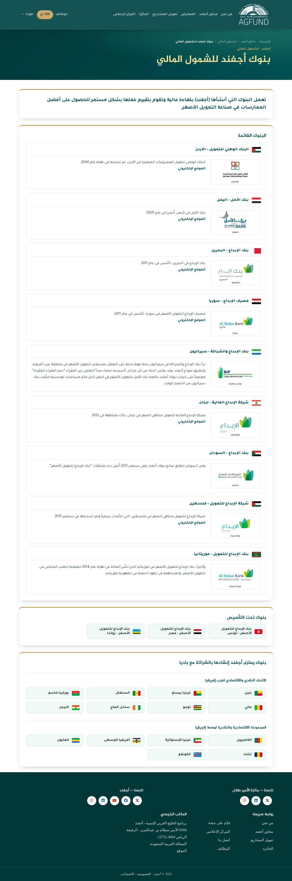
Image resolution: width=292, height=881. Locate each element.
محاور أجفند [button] (208, 14)
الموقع (182, 851)
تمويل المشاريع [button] (165, 14)
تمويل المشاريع (262, 840)
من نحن (267, 823)
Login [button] (29, 14)
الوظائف (61, 14)
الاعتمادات (127, 874)
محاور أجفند (264, 831)
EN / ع (45, 14)
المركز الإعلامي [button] (124, 14)
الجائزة (268, 848)
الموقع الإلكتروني (191, 169)
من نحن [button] (226, 14)
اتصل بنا (224, 840)
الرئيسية (265, 41)
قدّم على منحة (219, 823)
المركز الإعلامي (218, 831)
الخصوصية (144, 874)
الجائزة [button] (144, 14)
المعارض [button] (188, 14)
